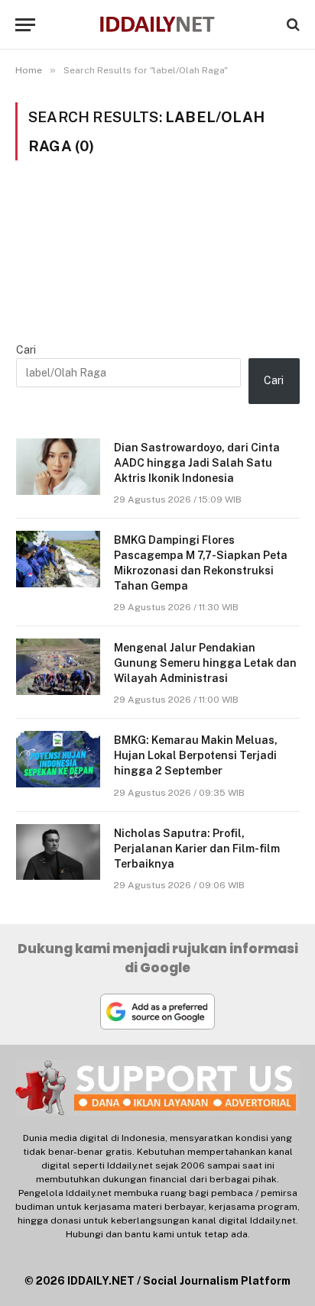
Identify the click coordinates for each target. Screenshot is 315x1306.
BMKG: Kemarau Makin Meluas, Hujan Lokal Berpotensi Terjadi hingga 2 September (196, 755)
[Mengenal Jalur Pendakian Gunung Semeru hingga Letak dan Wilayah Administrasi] (58, 666)
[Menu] (25, 25)
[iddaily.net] (157, 25)
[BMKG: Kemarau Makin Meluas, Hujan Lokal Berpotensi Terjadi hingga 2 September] (58, 759)
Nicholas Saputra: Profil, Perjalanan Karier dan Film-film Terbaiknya (197, 848)
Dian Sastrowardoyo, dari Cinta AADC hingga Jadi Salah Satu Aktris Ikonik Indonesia (197, 462)
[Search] (292, 25)
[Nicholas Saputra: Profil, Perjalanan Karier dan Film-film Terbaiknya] (58, 852)
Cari (26, 350)
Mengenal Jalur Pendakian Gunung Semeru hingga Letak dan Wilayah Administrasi (205, 663)
